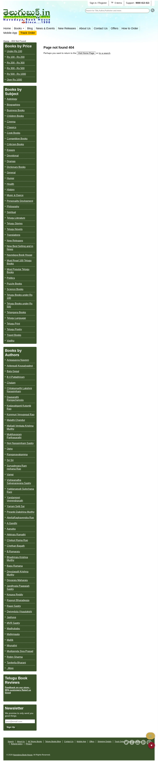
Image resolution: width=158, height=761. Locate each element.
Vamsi (10, 474)
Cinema (11, 121)
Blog (30, 28)
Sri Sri (10, 460)
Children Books (15, 116)
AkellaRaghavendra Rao (20, 517)
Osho (10, 448)
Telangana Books (16, 312)
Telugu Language (16, 318)
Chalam (11, 382)
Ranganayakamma (17, 454)
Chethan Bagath (16, 546)
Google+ (143, 742)
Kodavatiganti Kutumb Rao (19, 407)
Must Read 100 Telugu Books (19, 262)
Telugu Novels (15, 229)
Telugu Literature (16, 218)
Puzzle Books (14, 283)
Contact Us (101, 28)
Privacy (29, 744)
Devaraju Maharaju (17, 580)
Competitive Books (17, 138)
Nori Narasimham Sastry (20, 443)
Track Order (27, 32)
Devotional (13, 155)
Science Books (15, 289)
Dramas (11, 161)
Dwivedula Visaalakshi (19, 611)
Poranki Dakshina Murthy (20, 512)
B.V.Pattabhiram (16, 377)
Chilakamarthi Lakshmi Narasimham (19, 390)
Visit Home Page (86, 53)
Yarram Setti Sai (16, 506)
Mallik (10, 640)
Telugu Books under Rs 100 (19, 296)
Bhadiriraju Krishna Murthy (17, 559)
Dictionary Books (16, 167)
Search (11, 741)
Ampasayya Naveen (18, 360)
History (11, 189)
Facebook (131, 742)
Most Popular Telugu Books (18, 271)
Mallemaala (13, 634)
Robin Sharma (15, 657)
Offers (114, 28)
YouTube (137, 742)
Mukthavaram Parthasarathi (14, 436)
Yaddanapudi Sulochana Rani (20, 490)
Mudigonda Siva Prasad (20, 651)
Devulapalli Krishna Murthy (17, 573)
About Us (85, 28)
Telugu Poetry (14, 329)
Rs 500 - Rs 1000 (16, 74)
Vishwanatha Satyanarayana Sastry (19, 481)
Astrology (12, 99)
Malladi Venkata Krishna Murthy (20, 427)
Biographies (13, 104)
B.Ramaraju (13, 551)
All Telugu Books (35, 741)
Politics (11, 278)
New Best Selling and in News (20, 248)
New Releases (67, 28)
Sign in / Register (98, 3)
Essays (11, 150)
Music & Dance (15, 195)
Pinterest (149, 742)
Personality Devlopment (20, 201)
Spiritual (11, 212)
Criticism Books (15, 144)
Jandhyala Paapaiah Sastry (18, 587)
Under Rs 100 (14, 51)
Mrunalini (12, 645)
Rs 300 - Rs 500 (16, 68)
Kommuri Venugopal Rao (20, 414)
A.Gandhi (12, 523)
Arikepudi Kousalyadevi (20, 365)
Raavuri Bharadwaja (18, 600)
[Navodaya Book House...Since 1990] (26, 21)
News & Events (45, 28)
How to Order (130, 28)
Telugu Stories (15, 223)
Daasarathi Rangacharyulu (15, 398)
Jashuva (11, 617)
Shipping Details (104, 741)
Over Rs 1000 (14, 79)
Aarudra (11, 529)
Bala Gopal (13, 371)
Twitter (126, 742)
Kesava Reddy (15, 594)
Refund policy (17, 744)
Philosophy (13, 206)
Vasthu (10, 340)
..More (10, 668)
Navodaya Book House (19, 255)
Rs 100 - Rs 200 (16, 57)
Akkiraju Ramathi (16, 534)
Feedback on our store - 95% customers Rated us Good (18, 690)
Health (10, 184)
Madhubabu (13, 628)
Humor (10, 178)
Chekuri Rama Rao (17, 540)
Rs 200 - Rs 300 (16, 62)
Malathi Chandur (16, 420)
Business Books (16, 110)
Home (7, 28)
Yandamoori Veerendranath (15, 499)
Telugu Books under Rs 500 (19, 305)
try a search (104, 53)
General (11, 172)
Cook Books (13, 133)
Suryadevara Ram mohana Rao (17, 467)
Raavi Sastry (14, 606)
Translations (13, 235)
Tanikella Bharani (16, 662)
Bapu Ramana (15, 566)
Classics (11, 127)
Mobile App (10, 32)
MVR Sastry (13, 623)
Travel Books (14, 335)
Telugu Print (13, 323)
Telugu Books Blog (53, 741)
